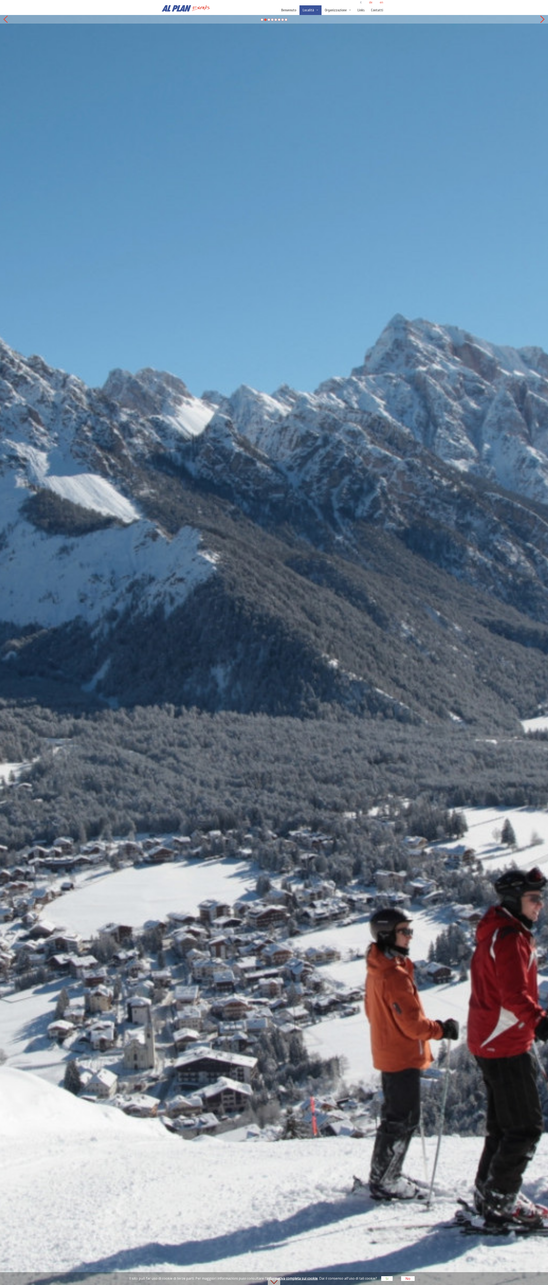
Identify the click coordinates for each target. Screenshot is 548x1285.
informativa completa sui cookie (292, 1278)
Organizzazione (336, 10)
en (381, 2)
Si (387, 1278)
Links (361, 10)
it (361, 2)
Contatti (377, 10)
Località (308, 10)
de (371, 2)
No (407, 1278)
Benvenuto (288, 10)
